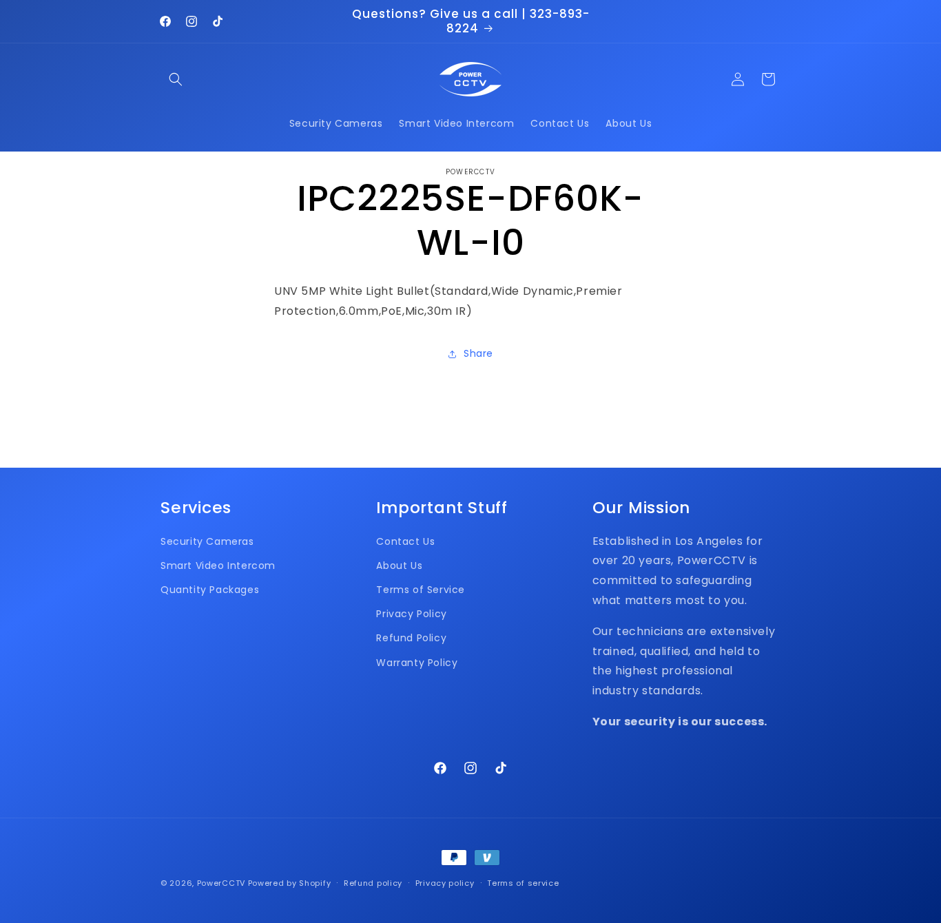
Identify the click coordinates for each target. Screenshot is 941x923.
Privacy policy (445, 883)
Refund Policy (411, 638)
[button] (176, 79)
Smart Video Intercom (218, 565)
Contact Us (405, 541)
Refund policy (373, 883)
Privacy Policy (411, 614)
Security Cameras (207, 541)
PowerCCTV (221, 883)
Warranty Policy (416, 663)
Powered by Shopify (289, 883)
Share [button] (478, 353)
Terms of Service (420, 590)
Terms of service (523, 883)
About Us (399, 565)
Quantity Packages (210, 590)
